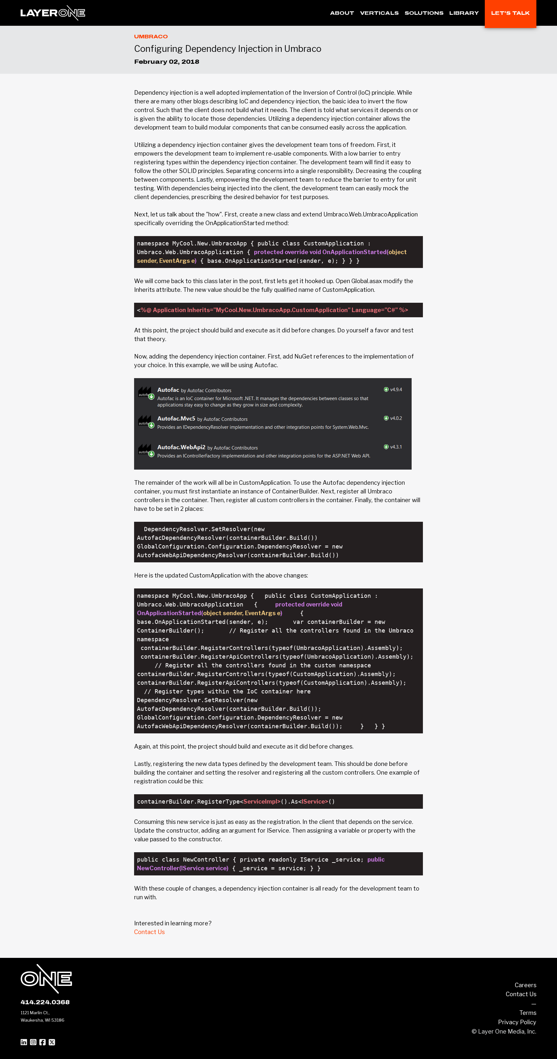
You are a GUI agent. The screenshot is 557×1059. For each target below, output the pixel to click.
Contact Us (149, 932)
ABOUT (342, 13)
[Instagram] (33, 1042)
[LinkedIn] (24, 1042)
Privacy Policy (517, 1022)
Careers (525, 985)
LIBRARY (464, 13)
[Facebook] (42, 1042)
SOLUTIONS (424, 13)
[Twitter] (52, 1042)
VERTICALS (379, 13)
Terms (527, 1012)
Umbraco (151, 36)
